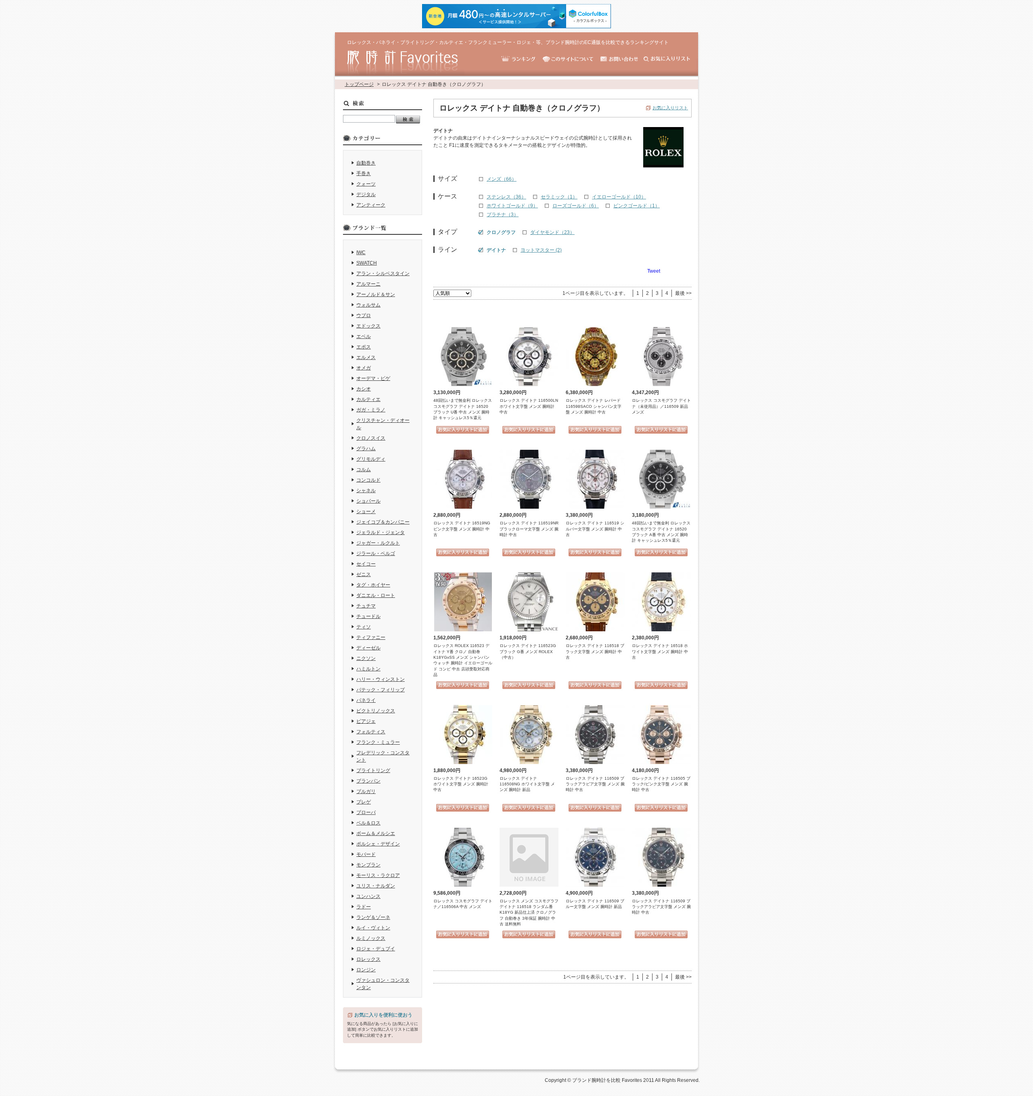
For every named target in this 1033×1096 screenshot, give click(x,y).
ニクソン (366, 658)
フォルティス (370, 732)
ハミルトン (368, 669)
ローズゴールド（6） (575, 206)
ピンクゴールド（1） (636, 206)
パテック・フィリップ (380, 690)
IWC (361, 252)
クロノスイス (370, 438)
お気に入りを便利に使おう (383, 1015)
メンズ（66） (501, 179)
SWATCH (366, 263)
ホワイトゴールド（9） (512, 206)
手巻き (363, 173)
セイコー (366, 564)
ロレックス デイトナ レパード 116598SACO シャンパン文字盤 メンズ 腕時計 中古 (593, 406)
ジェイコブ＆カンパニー (383, 522)
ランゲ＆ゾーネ (373, 917)
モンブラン (368, 865)
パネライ (366, 700)
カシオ (363, 389)
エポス (363, 347)
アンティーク (370, 205)
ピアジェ (366, 721)
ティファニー (370, 637)
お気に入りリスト (670, 107)
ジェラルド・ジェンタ (380, 532)
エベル (363, 336)
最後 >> (683, 293)
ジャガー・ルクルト (378, 543)
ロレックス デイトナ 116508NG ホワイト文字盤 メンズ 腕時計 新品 (527, 784)
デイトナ (496, 250)
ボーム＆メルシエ (375, 833)
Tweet (653, 271)
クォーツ (366, 184)
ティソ (363, 627)
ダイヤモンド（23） (552, 232)
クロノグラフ (501, 232)
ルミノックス (370, 938)
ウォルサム (368, 305)
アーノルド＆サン (375, 294)
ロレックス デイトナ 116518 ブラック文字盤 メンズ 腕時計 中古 (595, 651)
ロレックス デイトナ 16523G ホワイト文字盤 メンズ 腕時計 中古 (460, 784)
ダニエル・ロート (375, 595)
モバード (366, 854)
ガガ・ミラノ (370, 410)
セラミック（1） (559, 197)
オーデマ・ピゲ (373, 378)
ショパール (368, 501)
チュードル (368, 616)
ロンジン (366, 970)
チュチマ (366, 606)
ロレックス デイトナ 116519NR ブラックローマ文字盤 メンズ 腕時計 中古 (529, 529)
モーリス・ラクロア (378, 875)
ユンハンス (368, 896)
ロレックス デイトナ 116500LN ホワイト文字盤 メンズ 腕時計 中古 (529, 406)
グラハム (366, 448)
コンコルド (368, 480)
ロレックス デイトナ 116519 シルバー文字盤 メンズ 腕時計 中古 (595, 529)
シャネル (366, 490)
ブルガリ (366, 791)
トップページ (359, 84)
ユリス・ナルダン (375, 886)
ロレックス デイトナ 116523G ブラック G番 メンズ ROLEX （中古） (528, 651)
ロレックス (368, 959)
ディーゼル (368, 648)
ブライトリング (373, 770)
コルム (363, 469)
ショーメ (366, 511)
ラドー (363, 907)
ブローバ (366, 812)
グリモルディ (370, 459)
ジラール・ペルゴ (375, 553)
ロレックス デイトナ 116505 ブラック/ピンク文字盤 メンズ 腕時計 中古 (661, 784)
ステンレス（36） (506, 197)
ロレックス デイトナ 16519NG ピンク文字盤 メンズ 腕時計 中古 (461, 529)
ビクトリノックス (375, 711)
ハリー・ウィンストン (380, 679)
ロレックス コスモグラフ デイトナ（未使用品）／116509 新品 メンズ (661, 406)
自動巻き (366, 163)
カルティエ (368, 399)
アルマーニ (368, 284)
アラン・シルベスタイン (383, 273)
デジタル (366, 194)
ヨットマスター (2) (541, 250)
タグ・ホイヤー (373, 585)
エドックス (368, 326)
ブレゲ (363, 802)
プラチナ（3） (503, 214)
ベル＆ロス (368, 823)
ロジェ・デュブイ (375, 949)
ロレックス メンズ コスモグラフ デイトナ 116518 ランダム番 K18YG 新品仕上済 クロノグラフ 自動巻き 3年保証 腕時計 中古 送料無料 (529, 913)
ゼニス (363, 574)
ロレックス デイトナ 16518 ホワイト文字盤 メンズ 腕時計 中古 (660, 651)
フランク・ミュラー (378, 742)
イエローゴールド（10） (619, 197)
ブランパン (368, 781)
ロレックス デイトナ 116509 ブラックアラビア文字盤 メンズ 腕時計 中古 (595, 784)
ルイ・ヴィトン (373, 928)
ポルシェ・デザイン (378, 844)
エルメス (366, 357)
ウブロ (363, 315)
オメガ (363, 368)
